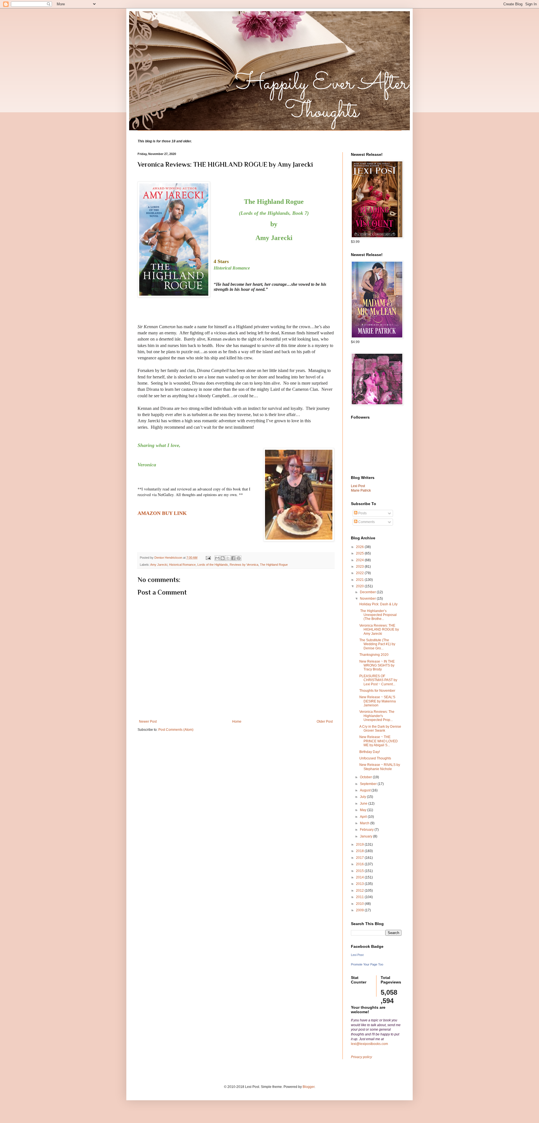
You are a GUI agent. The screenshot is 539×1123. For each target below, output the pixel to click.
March (365, 823)
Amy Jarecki (158, 564)
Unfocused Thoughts (375, 758)
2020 (360, 586)
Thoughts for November (377, 691)
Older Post (325, 721)
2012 (360, 891)
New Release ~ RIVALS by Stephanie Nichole (379, 767)
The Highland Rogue (274, 564)
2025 (360, 553)
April (364, 817)
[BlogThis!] (222, 558)
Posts (362, 513)
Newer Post (148, 721)
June (364, 803)
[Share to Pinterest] (238, 558)
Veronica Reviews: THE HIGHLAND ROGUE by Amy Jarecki (379, 630)
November (368, 599)
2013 (360, 884)
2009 (360, 910)
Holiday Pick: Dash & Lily (378, 604)
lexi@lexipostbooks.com (369, 1044)
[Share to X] (228, 558)
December (368, 592)
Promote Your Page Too (367, 964)
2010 (360, 904)
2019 (360, 844)
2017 (360, 858)
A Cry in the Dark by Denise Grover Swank (380, 728)
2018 (360, 851)
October (366, 777)
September (369, 784)
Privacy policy (361, 1057)
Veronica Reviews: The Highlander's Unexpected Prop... (376, 716)
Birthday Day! (369, 752)
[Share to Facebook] (233, 558)
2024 (360, 560)
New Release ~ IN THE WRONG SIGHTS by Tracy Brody (377, 665)
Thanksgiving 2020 (374, 655)
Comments (366, 522)
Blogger (308, 1087)
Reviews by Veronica (244, 564)
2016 (360, 864)
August (365, 790)
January (366, 836)
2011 (360, 897)
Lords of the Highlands (212, 564)
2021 (360, 580)
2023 (360, 567)
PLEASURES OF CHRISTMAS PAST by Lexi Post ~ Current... (378, 680)
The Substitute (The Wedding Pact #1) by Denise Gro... (377, 644)
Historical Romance (182, 564)
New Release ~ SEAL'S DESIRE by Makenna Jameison (377, 701)
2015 (360, 871)
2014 (360, 877)
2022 (360, 573)
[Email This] (217, 558)
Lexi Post (357, 955)
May (363, 810)
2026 (360, 547)
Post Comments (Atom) (175, 730)
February (367, 830)
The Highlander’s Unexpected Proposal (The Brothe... (378, 615)
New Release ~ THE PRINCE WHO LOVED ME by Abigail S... (378, 741)
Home (236, 721)
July (363, 797)
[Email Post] (208, 557)
